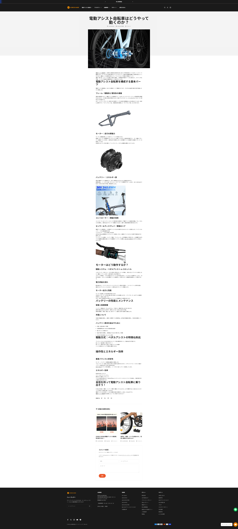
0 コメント (129, 26)
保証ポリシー (145, 505)
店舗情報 (106, 7)
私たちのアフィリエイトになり (129, 507)
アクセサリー (97, 7)
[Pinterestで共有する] (108, 398)
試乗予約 (161, 497)
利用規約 (135, 455)
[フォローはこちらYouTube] (77, 520)
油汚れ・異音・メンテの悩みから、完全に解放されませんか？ (131, 437)
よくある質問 (162, 514)
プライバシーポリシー (126, 455)
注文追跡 (161, 509)
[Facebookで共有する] (101, 398)
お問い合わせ (122, 7)
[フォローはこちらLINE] (80, 520)
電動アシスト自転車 (86, 7)
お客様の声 (124, 509)
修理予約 (161, 512)
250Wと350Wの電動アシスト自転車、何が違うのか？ (107, 437)
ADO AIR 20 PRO (125, 500)
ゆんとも (85, 524)
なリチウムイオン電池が (122, 180)
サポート (114, 7)
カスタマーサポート (163, 507)
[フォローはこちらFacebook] (68, 520)
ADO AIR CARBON (128, 239)
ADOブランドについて (164, 500)
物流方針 (144, 495)
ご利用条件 (144, 512)
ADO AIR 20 (124, 497)
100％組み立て (145, 497)
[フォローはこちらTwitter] (71, 520)
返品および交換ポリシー (147, 509)
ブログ (160, 505)
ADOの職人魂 (162, 502)
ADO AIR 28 (124, 502)
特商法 (143, 514)
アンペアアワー (109, 308)
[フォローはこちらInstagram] (74, 520)
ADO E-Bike (98, 367)
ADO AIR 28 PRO (125, 505)
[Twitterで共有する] (105, 398)
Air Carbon (124, 495)
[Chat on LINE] (235, 509)
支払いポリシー (145, 502)
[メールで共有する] (111, 398)
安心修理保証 (119, 1)
